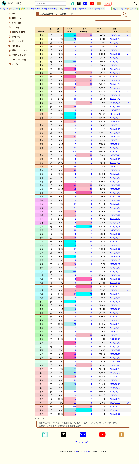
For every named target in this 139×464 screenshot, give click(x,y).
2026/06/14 (115, 170)
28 (75, 211)
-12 (74, 148)
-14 (74, 305)
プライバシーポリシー (83, 442)
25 (75, 88)
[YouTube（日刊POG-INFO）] (92, 3)
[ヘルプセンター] (99, 4)
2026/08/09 (115, 230)
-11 (74, 230)
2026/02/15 (115, 219)
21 (75, 170)
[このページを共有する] (126, 14)
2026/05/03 (115, 166)
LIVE (107, 4)
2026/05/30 (115, 114)
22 (75, 403)
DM (76, 451)
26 (75, 106)
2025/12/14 (115, 106)
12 (75, 43)
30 (74, 76)
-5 (75, 54)
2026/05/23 (115, 155)
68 (74, 69)
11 (91, 35)
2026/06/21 (115, 305)
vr (128, 35)
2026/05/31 (115, 117)
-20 (74, 39)
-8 (91, 174)
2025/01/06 (115, 69)
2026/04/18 (115, 72)
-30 (74, 35)
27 (75, 237)
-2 (75, 58)
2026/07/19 (115, 174)
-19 (74, 410)
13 (75, 95)
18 (91, 192)
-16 (74, 309)
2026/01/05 (115, 163)
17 (75, 121)
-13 (74, 151)
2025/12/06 (115, 110)
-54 (74, 301)
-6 (91, 88)
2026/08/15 (115, 39)
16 (75, 290)
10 (91, 72)
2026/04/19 (115, 76)
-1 (91, 46)
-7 (91, 76)
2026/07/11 (115, 223)
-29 (90, 226)
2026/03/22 (115, 414)
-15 (74, 388)
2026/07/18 (115, 192)
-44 (74, 241)
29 (75, 80)
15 (91, 279)
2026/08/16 (115, 43)
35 (74, 189)
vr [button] (127, 31)
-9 (75, 50)
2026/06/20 (115, 331)
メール (86, 451)
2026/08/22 (115, 35)
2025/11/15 (115, 361)
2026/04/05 (115, 103)
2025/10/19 (115, 268)
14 (75, 46)
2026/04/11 (115, 410)
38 (74, 354)
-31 (74, 114)
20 (75, 264)
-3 (75, 140)
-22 (74, 61)
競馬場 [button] (41, 31)
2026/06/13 (115, 399)
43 (74, 343)
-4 (75, 226)
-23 (74, 324)
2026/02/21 (115, 339)
